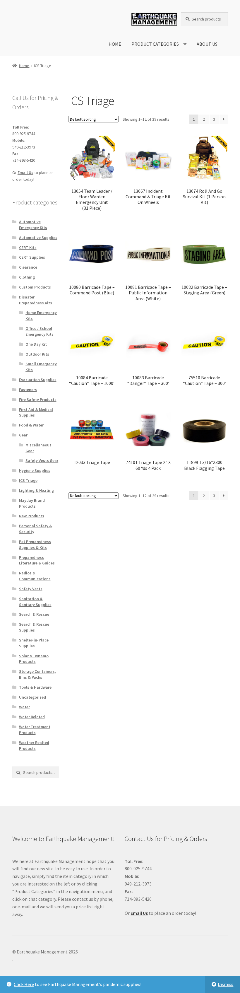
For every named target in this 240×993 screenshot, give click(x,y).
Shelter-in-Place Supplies (34, 643)
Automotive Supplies (38, 237)
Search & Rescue (34, 614)
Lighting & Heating (36, 490)
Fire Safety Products (37, 399)
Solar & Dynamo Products (34, 658)
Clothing (27, 277)
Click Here (24, 984)
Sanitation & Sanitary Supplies (35, 601)
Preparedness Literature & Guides (37, 560)
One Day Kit (36, 344)
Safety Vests (30, 588)
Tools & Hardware (35, 687)
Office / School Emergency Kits (39, 331)
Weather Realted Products (34, 745)
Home (115, 44)
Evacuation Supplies (37, 379)
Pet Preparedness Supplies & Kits (35, 544)
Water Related (32, 716)
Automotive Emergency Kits (33, 224)
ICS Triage (28, 480)
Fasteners (28, 389)
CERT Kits (28, 247)
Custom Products (35, 287)
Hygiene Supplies (34, 470)
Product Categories (155, 44)
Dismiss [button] (225, 984)
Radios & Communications (35, 575)
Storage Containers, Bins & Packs (37, 674)
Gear (23, 435)
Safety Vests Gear (41, 460)
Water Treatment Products (34, 729)
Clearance (28, 267)
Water (24, 706)
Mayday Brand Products (32, 503)
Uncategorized (32, 697)
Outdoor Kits (37, 354)
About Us (207, 44)
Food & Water (31, 425)
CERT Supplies (32, 257)
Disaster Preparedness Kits (35, 300)
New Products (31, 515)
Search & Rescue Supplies (34, 627)
